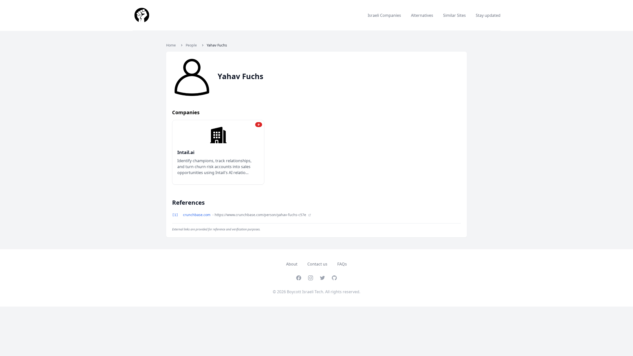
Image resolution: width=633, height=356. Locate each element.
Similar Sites (454, 15)
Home (171, 45)
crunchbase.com (197, 214)
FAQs (342, 264)
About (291, 264)
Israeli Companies (384, 15)
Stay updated (488, 15)
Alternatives (422, 15)
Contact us (317, 264)
